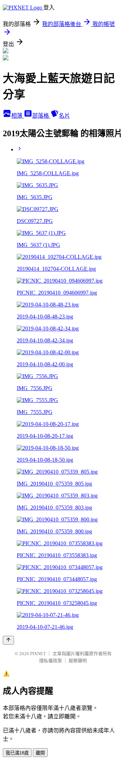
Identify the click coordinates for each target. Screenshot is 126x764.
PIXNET (38, 653)
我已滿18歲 (17, 753)
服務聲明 (78, 660)
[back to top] (8, 640)
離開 (40, 753)
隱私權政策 (50, 660)
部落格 (41, 116)
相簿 (17, 116)
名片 (64, 116)
